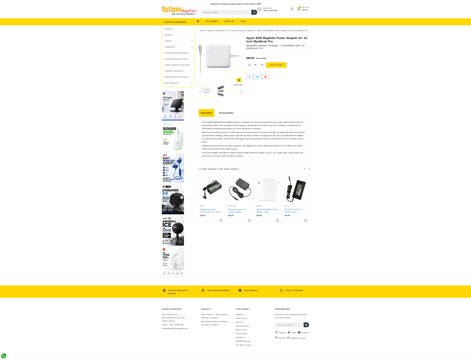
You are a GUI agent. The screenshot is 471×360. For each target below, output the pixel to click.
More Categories (172, 83)
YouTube (304, 333)
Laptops (168, 41)
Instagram (294, 338)
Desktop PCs (170, 47)
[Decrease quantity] (262, 65)
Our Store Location (243, 345)
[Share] (250, 77)
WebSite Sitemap (243, 341)
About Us (229, 21)
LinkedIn (302, 338)
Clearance (169, 29)
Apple (258, 206)
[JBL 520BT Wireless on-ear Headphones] (173, 262)
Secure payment (242, 326)
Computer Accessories (174, 71)
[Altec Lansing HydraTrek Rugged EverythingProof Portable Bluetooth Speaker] (173, 199)
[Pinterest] (265, 77)
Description (206, 113)
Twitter (294, 333)
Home (199, 22)
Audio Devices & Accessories (177, 77)
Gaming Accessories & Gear (176, 59)
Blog (243, 21)
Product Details (226, 113)
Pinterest (282, 338)
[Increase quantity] (255, 65)
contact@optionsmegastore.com (175, 328)
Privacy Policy (241, 333)
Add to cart (276, 65)
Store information (172, 309)
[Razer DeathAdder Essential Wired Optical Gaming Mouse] (173, 137)
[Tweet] (257, 77)
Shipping (239, 314)
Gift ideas (169, 35)
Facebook (282, 333)
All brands (212, 21)
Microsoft (232, 206)
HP (286, 206)
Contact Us (240, 337)
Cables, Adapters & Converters (177, 65)
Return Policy (241, 330)
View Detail (221, 220)
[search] (254, 12)
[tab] (206, 113)
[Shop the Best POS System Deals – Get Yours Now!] (173, 106)
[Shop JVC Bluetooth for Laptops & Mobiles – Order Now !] (173, 168)
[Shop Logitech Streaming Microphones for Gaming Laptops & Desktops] (173, 231)
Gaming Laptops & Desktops (176, 53)
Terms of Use (241, 318)
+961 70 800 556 (270, 11)
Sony (202, 206)
